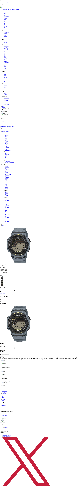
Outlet (3, 106)
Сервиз (3, 400)
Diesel (4, 60)
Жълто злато (5, 85)
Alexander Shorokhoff (6, 16)
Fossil (6, 179)
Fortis (4, 15)
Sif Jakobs (6, 166)
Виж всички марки (6, 28)
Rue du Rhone (7, 143)
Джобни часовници (6, 32)
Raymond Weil (7, 135)
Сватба (5, 92)
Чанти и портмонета (6, 98)
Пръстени (5, 67)
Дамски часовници (10, 9)
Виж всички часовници (16, 9)
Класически (5, 36)
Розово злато (5, 87)
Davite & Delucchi (7, 169)
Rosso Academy (6, 49)
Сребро (5, 86)
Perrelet (5, 13)
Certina (4, 20)
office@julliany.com (4, 415)
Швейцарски (5, 33)
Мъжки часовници (4, 9)
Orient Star (5, 19)
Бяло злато (6, 203)
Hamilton (6, 141)
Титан (6, 206)
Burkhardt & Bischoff (8, 174)
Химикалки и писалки (7, 99)
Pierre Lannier (7, 177)
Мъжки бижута (4, 393)
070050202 (3, 412)
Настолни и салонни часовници (8, 41)
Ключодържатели (6, 100)
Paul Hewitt (5, 58)
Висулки (5, 76)
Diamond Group (6, 47)
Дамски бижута (4, 392)
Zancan (6, 171)
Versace (5, 51)
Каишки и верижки (6, 104)
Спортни (6, 155)
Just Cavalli (5, 61)
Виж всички (5, 37)
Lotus (6, 149)
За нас (3, 397)
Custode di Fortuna (6, 46)
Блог (2, 396)
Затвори (2, 356)
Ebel (4, 12)
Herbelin (5, 57)
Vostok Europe (5, 25)
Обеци (4, 80)
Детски (5, 35)
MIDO (4, 14)
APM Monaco (5, 55)
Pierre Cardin (5, 59)
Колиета (5, 65)
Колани (6, 215)
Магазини (3, 107)
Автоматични (5, 34)
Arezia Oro (5, 54)
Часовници (3, 8)
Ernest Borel (5, 18)
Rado (4, 17)
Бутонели (5, 73)
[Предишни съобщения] (0, 0)
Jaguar (4, 23)
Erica (4, 53)
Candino (6, 146)
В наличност (2, 270)
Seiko (4, 24)
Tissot (4, 21)
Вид (2, 224)
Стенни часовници (7, 161)
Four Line (5, 56)
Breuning (5, 52)
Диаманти (5, 88)
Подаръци (5, 93)
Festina (4, 27)
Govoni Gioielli (6, 48)
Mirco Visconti (5, 50)
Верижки (5, 68)
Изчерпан (6, 270)
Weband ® (6, 427)
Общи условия (4, 405)
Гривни (5, 66)
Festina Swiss (5, 26)
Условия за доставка (5, 404)
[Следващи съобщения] (0, 6)
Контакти (3, 399)
